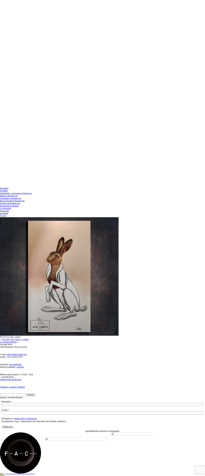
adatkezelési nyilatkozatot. (25, 418)
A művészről (5, 208)
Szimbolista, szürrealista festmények (16, 193)
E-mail (5, 410)
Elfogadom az (19, 418)
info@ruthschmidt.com (17, 354)
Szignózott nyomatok (9, 206)
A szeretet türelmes (8, 342)
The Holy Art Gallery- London (15, 339)
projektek (4, 213)
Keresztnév (6, 401)
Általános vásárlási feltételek (12, 387)
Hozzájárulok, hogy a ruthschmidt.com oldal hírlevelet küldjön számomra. (33, 421)
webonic (20, 367)
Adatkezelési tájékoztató (10, 379)
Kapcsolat (4, 211)
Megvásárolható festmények (12, 201)
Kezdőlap (4, 188)
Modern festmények (9, 196)
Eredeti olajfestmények (10, 203)
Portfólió (4, 191)
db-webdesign (15, 364)
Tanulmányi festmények (10, 198)
